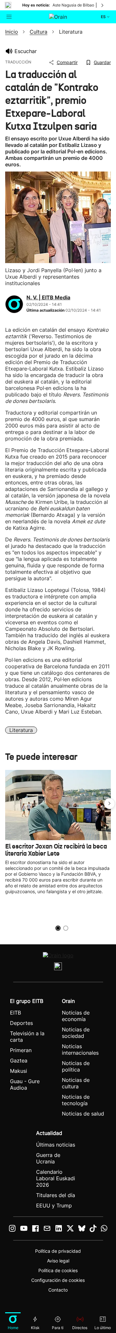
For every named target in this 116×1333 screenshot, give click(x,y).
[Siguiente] (102, 5)
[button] (109, 803)
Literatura (21, 730)
